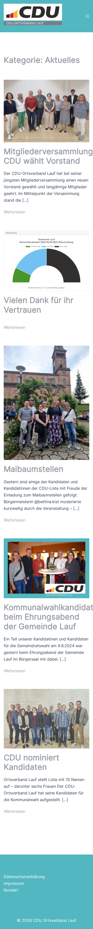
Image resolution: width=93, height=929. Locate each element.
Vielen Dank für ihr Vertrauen (38, 304)
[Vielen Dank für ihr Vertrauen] (46, 260)
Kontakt (11, 890)
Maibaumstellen (33, 469)
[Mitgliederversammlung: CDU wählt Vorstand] (46, 110)
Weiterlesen (14, 211)
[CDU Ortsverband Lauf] (33, 15)
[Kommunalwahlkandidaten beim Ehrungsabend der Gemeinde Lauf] (46, 567)
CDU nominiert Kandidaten (31, 762)
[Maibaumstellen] (46, 402)
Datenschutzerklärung (24, 876)
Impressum (14, 883)
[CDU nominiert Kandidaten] (46, 718)
